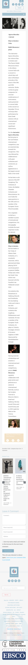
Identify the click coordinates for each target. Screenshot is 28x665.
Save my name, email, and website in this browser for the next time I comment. (13, 544)
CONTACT (19, 610)
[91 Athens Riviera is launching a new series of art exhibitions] (20, 459)
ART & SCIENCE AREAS (11, 626)
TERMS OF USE (10, 629)
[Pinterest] (13, 440)
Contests (17, 612)
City (13, 612)
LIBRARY (21, 600)
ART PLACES (19, 607)
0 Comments (7, 503)
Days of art (18, 448)
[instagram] (16, 4)
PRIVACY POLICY (17, 629)
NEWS (16, 623)
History (12, 618)
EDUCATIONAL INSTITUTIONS (13, 605)
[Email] (18, 440)
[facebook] (13, 4)
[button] (3, 482)
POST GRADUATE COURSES (13, 602)
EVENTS (16, 600)
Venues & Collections (7, 612)
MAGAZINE (11, 600)
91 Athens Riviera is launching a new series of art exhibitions (20, 480)
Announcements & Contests (17, 621)
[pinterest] (19, 4)
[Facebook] (7, 440)
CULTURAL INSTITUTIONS (10, 607)
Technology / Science (10, 623)
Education (22, 612)
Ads (15, 610)
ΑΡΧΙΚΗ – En (19, 626)
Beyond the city (7, 621)
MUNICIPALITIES (9, 610)
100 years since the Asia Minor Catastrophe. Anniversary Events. (14, 615)
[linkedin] (22, 4)
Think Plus (19, 635)
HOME (20, 623)
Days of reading (7, 618)
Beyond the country (19, 618)
